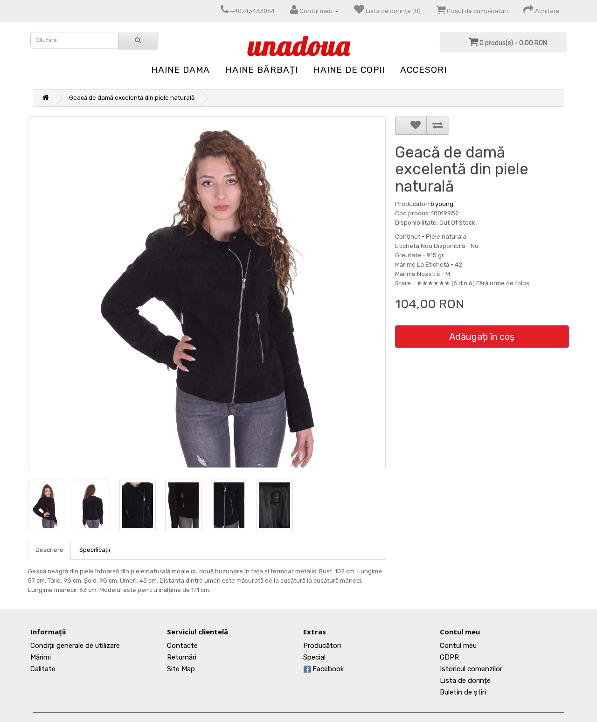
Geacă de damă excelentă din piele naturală (131, 97)
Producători (322, 645)
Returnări (181, 657)
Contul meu (458, 645)
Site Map (181, 669)
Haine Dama (180, 69)
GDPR (449, 657)
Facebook (327, 669)
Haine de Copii (349, 69)
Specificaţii (94, 549)
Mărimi (40, 657)
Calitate (43, 669)
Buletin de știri (463, 692)
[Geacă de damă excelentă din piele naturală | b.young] (207, 293)
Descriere (49, 549)
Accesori (423, 69)
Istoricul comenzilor (471, 669)
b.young (441, 203)
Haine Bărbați (261, 69)
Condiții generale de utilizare (75, 645)
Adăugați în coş (481, 336)
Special (314, 657)
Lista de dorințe (465, 680)
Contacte (182, 645)
